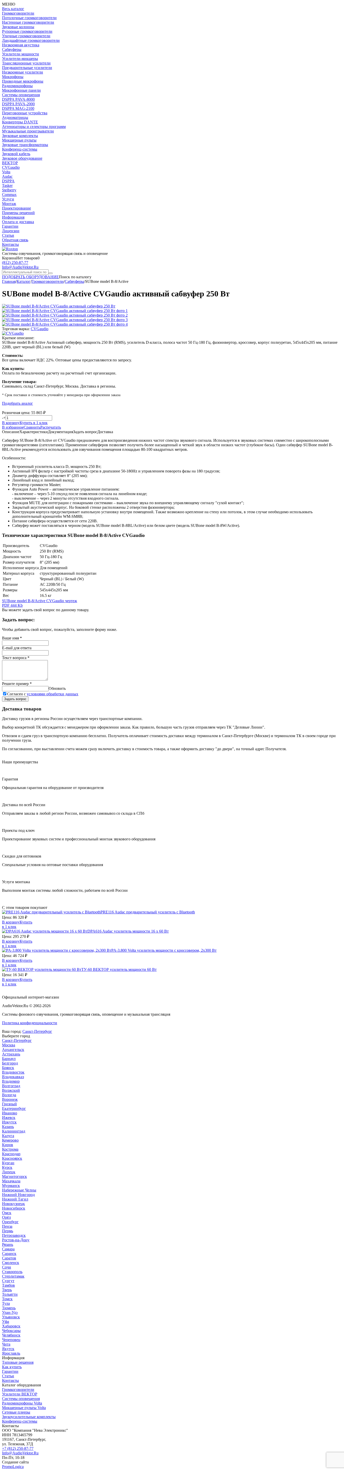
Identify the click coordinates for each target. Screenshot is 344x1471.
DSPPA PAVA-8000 (18, 99)
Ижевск (8, 1117)
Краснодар (11, 1154)
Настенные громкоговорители (28, 22)
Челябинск (11, 1335)
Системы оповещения (21, 95)
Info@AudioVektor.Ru (20, 267)
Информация (13, 217)
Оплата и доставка (18, 222)
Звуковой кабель (16, 154)
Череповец (11, 1340)
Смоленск (10, 1262)
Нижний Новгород (18, 1194)
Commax (9, 194)
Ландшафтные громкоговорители (31, 40)
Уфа (5, 1321)
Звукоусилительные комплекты (29, 1417)
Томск (7, 1299)
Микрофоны (12, 77)
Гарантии (10, 226)
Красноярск (12, 1158)
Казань (8, 1126)
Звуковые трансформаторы (25, 145)
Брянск (8, 1068)
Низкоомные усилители (22, 72)
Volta (6, 172)
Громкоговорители (18, 13)
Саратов (9, 1258)
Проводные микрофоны (22, 81)
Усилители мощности (20, 54)
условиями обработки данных (52, 694)
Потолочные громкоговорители (29, 18)
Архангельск (13, 1049)
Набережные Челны (19, 1190)
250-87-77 (15, 262)
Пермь (7, 1231)
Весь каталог (13, 9)
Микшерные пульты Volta (24, 1408)
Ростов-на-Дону (15, 1240)
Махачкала (11, 1181)
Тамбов (8, 1285)
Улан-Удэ (10, 1312)
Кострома (10, 1149)
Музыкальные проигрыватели (28, 131)
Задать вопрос (15, 699)
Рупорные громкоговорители (27, 31)
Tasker (7, 185)
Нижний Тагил (15, 1199)
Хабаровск (11, 1326)
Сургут (8, 1281)
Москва (8, 1045)
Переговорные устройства (24, 113)
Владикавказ (13, 1077)
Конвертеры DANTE (20, 122)
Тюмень (9, 1308)
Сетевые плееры (16, 1412)
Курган (8, 1163)
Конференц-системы (19, 149)
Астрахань (11, 1054)
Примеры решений (18, 213)
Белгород (10, 1063)
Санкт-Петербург (37, 1031)
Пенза (7, 1226)
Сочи (6, 1267)
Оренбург (10, 1222)
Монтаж (9, 203)
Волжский (11, 1090)
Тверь (7, 1290)
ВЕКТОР (10, 163)
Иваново (9, 1113)
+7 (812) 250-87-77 (17, 1448)
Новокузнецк (13, 1204)
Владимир (11, 1081)
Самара (8, 1249)
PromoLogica (13, 1466)
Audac (7, 176)
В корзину (11, 423)
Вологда (9, 1095)
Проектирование (16, 208)
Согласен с (42, 694)
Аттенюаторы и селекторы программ (34, 126)
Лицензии (10, 231)
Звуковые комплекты (20, 135)
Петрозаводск (14, 1235)
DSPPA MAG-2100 (18, 108)
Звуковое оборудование (22, 158)
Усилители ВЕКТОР (19, 1394)
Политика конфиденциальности (29, 1023)
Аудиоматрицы (15, 117)
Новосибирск (13, 1208)
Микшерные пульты (19, 140)
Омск (6, 1213)
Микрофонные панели (21, 90)
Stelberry (9, 190)
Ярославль (11, 1353)
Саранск (9, 1253)
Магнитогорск (14, 1176)
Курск (7, 1167)
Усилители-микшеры (20, 58)
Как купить (12, 1367)
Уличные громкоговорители (26, 36)
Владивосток (13, 1072)
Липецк (8, 1172)
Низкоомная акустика (20, 45)
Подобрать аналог (17, 403)
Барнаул (9, 1058)
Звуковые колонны (18, 27)
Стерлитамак (13, 1276)
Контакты (10, 244)
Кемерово (10, 1140)
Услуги (8, 199)
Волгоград (11, 1086)
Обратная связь (15, 240)
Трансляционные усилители (26, 63)
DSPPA (8, 181)
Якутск (8, 1349)
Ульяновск (11, 1317)
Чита (6, 1344)
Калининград (13, 1131)
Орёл (6, 1217)
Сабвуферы (11, 49)
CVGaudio (11, 167)
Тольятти (10, 1294)
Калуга (8, 1136)
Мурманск (11, 1185)
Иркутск (9, 1122)
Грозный (9, 1104)
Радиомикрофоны (17, 86)
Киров (7, 1145)
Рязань (7, 1244)
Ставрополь (12, 1272)
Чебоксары (11, 1330)
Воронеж (10, 1099)
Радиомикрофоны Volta (22, 1403)
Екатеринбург (14, 1108)
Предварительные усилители (27, 67)
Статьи (8, 235)
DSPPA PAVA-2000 (18, 104)
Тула (6, 1303)
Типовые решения (17, 1362)
